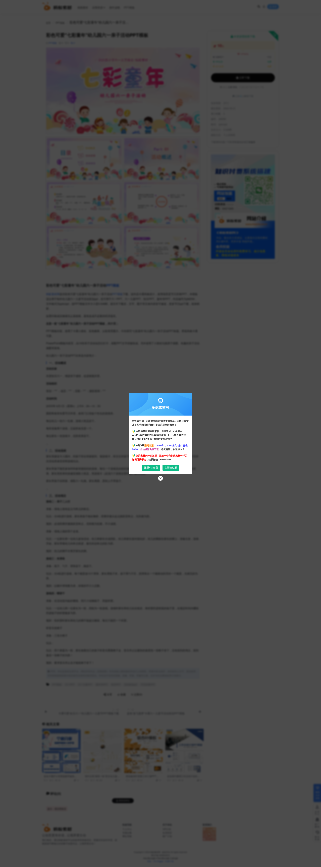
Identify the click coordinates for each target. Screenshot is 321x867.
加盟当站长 (171, 467)
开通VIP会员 (151, 467)
